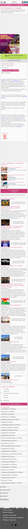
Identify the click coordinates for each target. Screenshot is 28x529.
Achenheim (5, 462)
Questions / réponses (9, 515)
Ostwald (4, 422)
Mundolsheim (5, 441)
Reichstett (4, 443)
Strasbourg (16, 80)
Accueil (3, 487)
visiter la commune (14, 404)
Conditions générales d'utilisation (13, 517)
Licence (18, 118)
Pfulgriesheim (5, 459)
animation (19, 126)
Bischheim (4, 412)
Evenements (5, 490)
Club (3, 79)
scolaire (3, 118)
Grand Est (6, 397)
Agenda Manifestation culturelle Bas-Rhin (13, 195)
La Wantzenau (6, 464)
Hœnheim (4, 414)
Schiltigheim (5, 409)
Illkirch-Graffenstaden (8, 438)
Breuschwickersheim (8, 483)
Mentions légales (8, 512)
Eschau (3, 480)
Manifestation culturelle (10, 70)
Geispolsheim (5, 478)
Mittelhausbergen (7, 419)
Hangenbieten (6, 475)
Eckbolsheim (5, 417)
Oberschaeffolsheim (8, 446)
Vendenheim (5, 467)
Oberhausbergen (6, 427)
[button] (14, 56)
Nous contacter (7, 510)
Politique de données (9, 520)
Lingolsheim (5, 433)
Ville (3, 80)
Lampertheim (5, 451)
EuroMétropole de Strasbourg (11, 393)
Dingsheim (4, 449)
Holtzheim (4, 457)
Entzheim (4, 470)
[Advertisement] (14, 24)
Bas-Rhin (6, 395)
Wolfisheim (5, 435)
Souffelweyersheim (7, 425)
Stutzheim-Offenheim (8, 472)
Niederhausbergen (7, 430)
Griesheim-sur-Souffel (8, 454)
